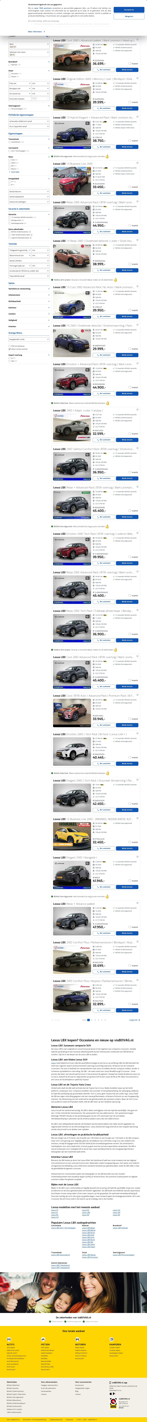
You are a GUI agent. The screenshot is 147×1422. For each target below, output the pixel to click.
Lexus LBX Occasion (90, 1257)
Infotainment (14, 295)
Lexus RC (54, 1215)
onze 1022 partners (43, 8)
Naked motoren (80, 1350)
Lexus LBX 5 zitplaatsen (60, 1267)
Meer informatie (35, 32)
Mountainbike (46, 1361)
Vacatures (69, 1420)
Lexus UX (55, 1217)
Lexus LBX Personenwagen (123, 1255)
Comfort (12, 314)
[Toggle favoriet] (137, 39)
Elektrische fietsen (47, 1350)
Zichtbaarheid (15, 301)
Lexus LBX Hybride (120, 1228)
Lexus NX (116, 1212)
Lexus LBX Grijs (88, 1237)
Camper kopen (114, 1347)
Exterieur (12, 307)
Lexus (53, 1063)
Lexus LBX (86, 1212)
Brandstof (13, 62)
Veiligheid (13, 320)
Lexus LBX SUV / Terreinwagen (63, 1228)
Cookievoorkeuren (56, 1420)
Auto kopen (11, 1347)
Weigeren (129, 16)
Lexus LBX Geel (88, 1235)
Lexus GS (116, 1210)
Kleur (11, 157)
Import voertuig (15, 355)
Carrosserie (13, 148)
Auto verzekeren (13, 1364)
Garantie (12, 214)
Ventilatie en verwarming (19, 289)
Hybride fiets (45, 1364)
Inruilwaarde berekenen (15, 1358)
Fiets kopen (45, 1347)
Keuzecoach (11, 1370)
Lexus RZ (116, 1215)
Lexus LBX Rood (88, 1240)
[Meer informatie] (30, 232)
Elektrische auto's (13, 1350)
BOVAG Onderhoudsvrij (15, 1391)
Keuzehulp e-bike (47, 1367)
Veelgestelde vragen (82, 1388)
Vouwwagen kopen (116, 1353)
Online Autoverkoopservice (16, 1356)
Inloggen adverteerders (49, 1385)
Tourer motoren (81, 1356)
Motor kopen (79, 1347)
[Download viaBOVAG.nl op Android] (114, 1394)
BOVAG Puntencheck (14, 1406)
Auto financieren (13, 1361)
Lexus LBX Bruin (88, 1232)
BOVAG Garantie (13, 1388)
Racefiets (44, 1358)
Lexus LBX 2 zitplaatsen (60, 1265)
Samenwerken (46, 1391)
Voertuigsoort (14, 106)
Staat (11, 70)
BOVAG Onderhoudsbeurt (16, 1403)
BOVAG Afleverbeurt (14, 1400)
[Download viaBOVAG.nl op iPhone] (110, 1394)
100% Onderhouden (14, 1412)
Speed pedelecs (46, 1353)
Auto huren (11, 1367)
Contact (43, 1394)
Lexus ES (85, 1210)
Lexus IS (54, 1212)
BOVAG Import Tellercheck (16, 1394)
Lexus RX (85, 1215)
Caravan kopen (114, 1350)
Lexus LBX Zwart (88, 1247)
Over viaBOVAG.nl (13, 1420)
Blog (76, 1391)
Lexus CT (54, 1210)
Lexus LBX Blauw (88, 1230)
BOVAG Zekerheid (13, 1385)
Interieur (12, 326)
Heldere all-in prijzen (14, 1409)
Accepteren (129, 10)
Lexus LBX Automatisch (60, 1255)
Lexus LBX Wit (87, 1242)
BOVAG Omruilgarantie (15, 1397)
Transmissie (14, 139)
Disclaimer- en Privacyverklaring (34, 1420)
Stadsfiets (44, 1356)
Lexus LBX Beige (88, 1228)
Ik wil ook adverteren (48, 1388)
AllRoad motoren (81, 1353)
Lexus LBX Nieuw (89, 1255)
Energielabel (14, 178)
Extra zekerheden (16, 229)
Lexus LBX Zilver (88, 1244)
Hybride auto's (12, 1353)
